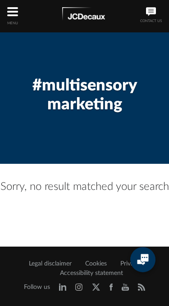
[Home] (83, 15)
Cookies (96, 264)
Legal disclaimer (50, 264)
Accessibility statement (91, 273)
